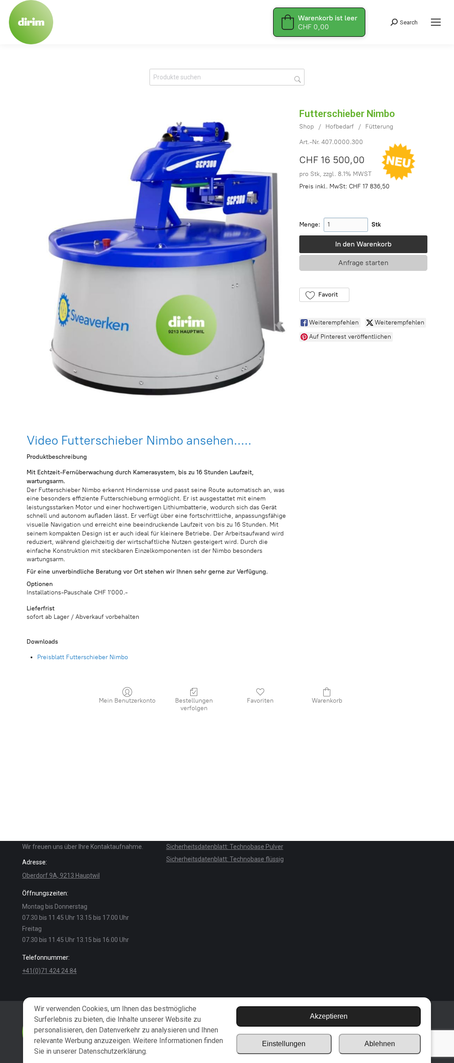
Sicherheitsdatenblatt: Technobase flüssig (225, 859)
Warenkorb (327, 700)
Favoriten (260, 700)
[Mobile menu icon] (436, 22)
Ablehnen (379, 1043)
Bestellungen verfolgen (194, 704)
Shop (306, 126)
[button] (324, 295)
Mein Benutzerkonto (127, 700)
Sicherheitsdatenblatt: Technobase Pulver (224, 846)
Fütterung (379, 126)
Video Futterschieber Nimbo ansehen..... (139, 440)
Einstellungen (283, 1043)
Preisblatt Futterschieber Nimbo (82, 657)
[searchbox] (227, 77)
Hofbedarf (339, 126)
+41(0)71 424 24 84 (49, 970)
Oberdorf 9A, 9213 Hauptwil (61, 875)
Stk (376, 224)
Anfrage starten (363, 262)
